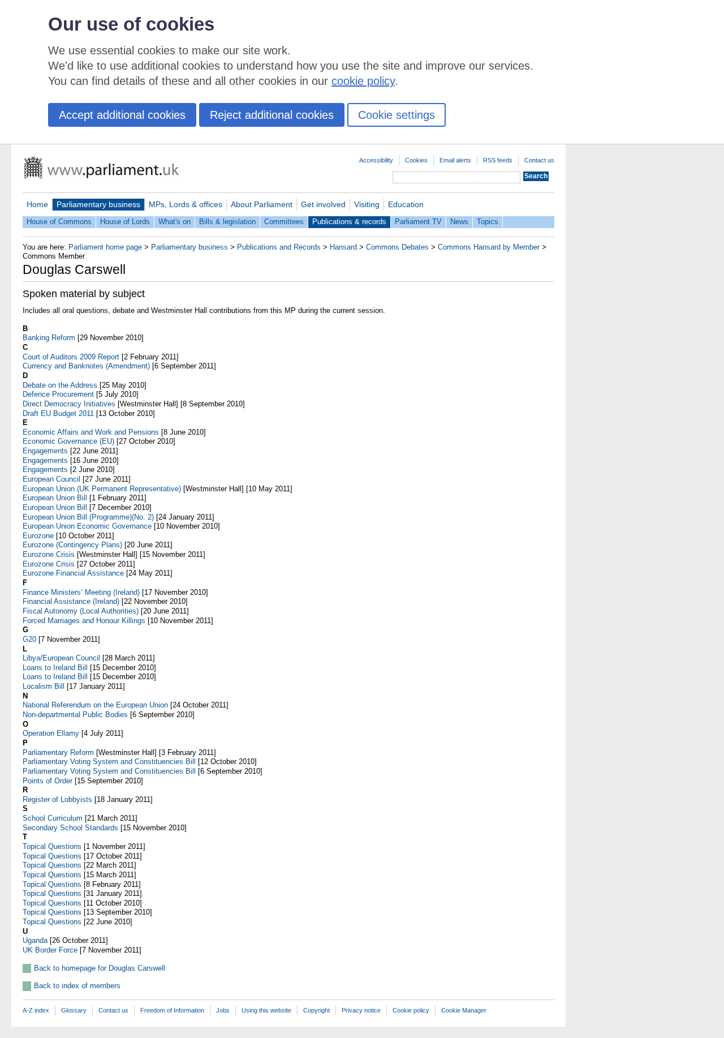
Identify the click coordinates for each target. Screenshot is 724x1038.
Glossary (74, 1010)
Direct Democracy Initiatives (69, 404)
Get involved (323, 204)
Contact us (539, 160)
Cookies (416, 160)
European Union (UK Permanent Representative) (102, 488)
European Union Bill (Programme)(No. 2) (88, 517)
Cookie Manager (463, 1010)
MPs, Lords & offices (185, 204)
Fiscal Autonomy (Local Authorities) (81, 611)
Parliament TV (418, 221)
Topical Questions (52, 846)
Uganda (35, 940)
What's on (174, 221)
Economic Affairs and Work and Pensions (91, 432)
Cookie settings (396, 115)
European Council (51, 479)
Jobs (223, 1010)
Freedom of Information (172, 1010)
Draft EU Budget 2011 (58, 413)
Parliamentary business (98, 204)
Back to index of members (77, 985)
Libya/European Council (61, 658)
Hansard (343, 247)
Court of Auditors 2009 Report (71, 357)
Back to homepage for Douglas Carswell (99, 968)
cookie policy (363, 81)
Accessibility (376, 160)
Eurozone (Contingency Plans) (72, 545)
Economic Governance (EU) (68, 441)
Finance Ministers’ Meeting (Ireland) (81, 592)
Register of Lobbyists (57, 799)
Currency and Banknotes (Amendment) (86, 366)
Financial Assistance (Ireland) (71, 601)
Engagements (45, 451)
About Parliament (261, 204)
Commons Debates (397, 247)
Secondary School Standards (70, 827)
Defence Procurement (58, 394)
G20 (29, 639)
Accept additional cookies (122, 115)
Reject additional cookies (272, 115)
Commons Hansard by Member (489, 247)
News (459, 221)
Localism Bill (43, 686)
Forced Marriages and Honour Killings (84, 620)
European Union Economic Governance (87, 526)
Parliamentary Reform (58, 752)
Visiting (367, 204)
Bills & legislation (227, 221)
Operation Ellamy (51, 733)
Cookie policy (411, 1010)
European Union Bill (55, 498)
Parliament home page (105, 247)
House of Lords (125, 221)
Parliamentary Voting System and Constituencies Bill (109, 761)
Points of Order (47, 781)
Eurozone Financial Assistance (73, 573)
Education (406, 204)
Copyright (316, 1010)
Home (37, 204)
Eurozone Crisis (49, 554)
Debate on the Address (60, 385)
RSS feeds (497, 160)
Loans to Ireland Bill (55, 667)
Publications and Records (279, 247)
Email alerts (455, 160)
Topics (487, 221)
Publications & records (349, 221)
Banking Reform (49, 337)
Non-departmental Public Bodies (75, 714)
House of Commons (59, 221)
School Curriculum (53, 818)
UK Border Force (50, 950)
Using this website (266, 1010)
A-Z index (36, 1010)
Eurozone (38, 535)
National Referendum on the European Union (95, 705)
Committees (284, 221)
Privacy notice (361, 1010)
